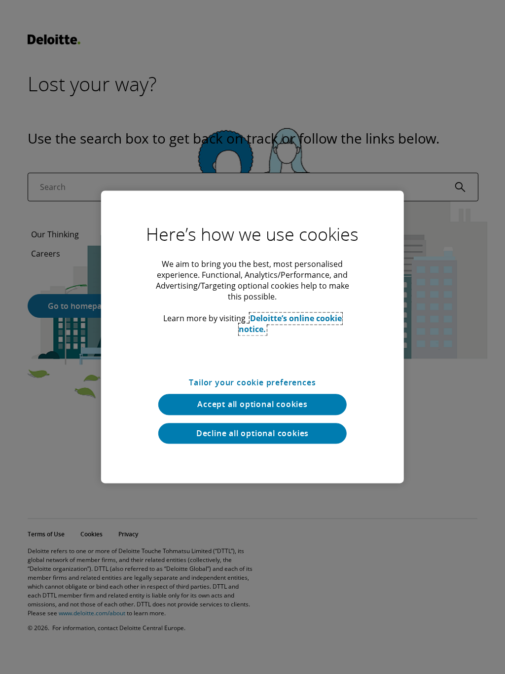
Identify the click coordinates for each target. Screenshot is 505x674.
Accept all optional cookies (252, 404)
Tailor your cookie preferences (252, 382)
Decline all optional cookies (252, 433)
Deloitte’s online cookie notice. (290, 324)
